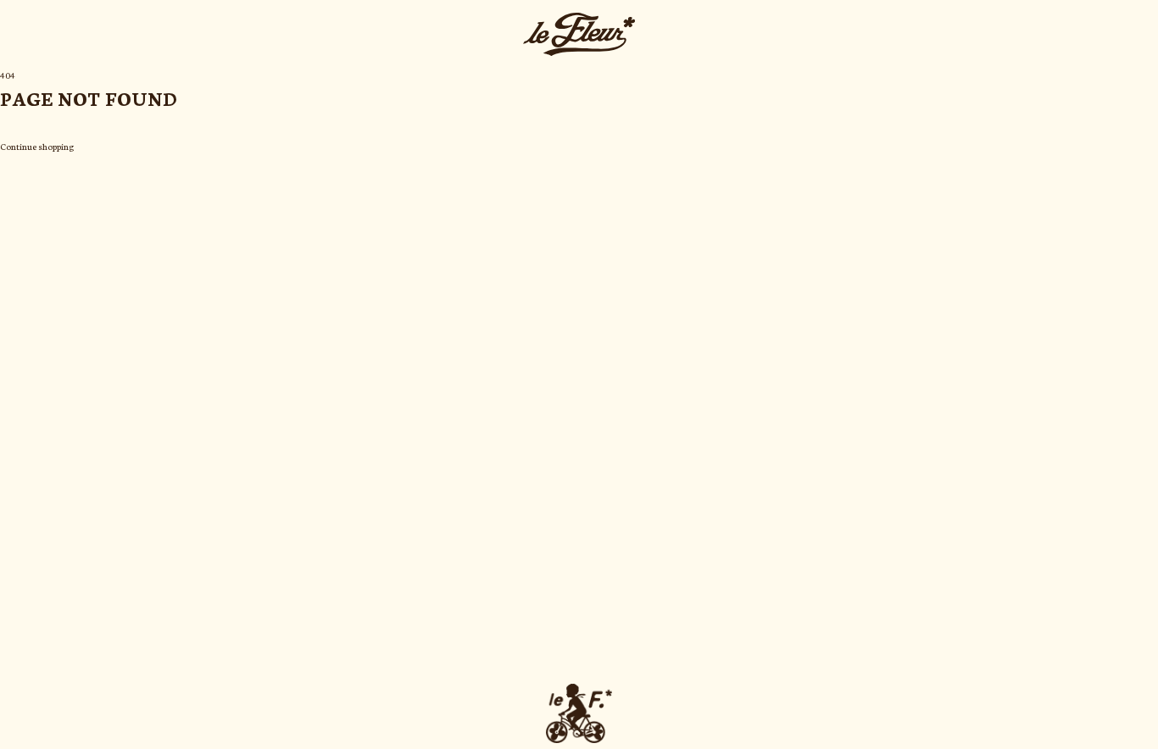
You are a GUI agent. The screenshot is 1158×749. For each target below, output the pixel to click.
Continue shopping (37, 146)
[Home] (579, 34)
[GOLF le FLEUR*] (579, 713)
